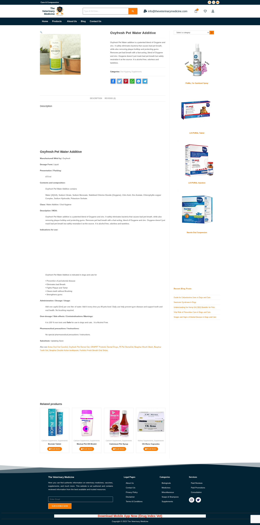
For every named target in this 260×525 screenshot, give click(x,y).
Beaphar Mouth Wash (143, 347)
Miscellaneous (168, 492)
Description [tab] (96, 98)
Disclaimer (130, 497)
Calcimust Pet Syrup (118, 444)
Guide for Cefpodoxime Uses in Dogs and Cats (192, 297)
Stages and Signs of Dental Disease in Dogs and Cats (195, 317)
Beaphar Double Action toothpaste (64, 350)
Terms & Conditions (134, 501)
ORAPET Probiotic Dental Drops (104, 347)
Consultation (196, 492)
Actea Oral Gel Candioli (58, 347)
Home (45, 21)
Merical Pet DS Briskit (87, 444)
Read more (55, 449)
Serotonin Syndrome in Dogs (185, 302)
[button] (57, 21)
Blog (83, 21)
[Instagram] (213, 2)
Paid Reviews (196, 483)
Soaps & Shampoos (170, 497)
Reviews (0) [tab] (110, 98)
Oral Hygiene (125, 72)
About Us (72, 21)
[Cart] (196, 11)
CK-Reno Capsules (151, 444)
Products (57, 21)
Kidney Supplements (145, 441)
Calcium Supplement (49, 441)
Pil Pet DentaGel (126, 347)
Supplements (136, 72)
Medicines (166, 488)
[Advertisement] (102, 129)
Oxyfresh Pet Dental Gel (79, 347)
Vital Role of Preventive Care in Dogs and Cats (192, 312)
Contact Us (95, 21)
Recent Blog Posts (182, 289)
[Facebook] (209, 2)
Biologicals (166, 483)
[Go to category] (211, 33)
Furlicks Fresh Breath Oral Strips (94, 350)
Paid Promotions (198, 488)
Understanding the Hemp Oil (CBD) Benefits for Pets (194, 307)
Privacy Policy (132, 492)
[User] (213, 11)
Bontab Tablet (54, 444)
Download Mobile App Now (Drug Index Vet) (130, 516)
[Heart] (205, 11)
